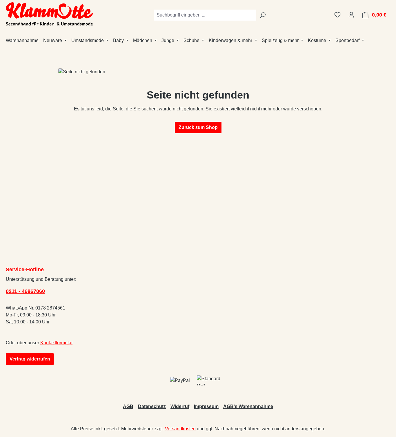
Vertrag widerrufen (30, 358)
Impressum (206, 406)
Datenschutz (152, 406)
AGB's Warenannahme (248, 406)
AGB (128, 406)
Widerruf (179, 406)
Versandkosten (180, 428)
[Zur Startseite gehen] (49, 14)
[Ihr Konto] (351, 15)
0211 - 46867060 (25, 291)
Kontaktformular (56, 342)
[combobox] (205, 15)
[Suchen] (263, 15)
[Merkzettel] (337, 15)
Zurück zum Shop (198, 127)
